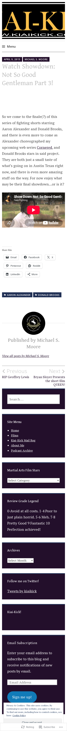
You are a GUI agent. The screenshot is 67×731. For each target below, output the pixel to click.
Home (15, 430)
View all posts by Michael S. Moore (25, 356)
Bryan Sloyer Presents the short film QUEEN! (49, 377)
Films (14, 435)
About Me (17, 445)
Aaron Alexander (19, 295)
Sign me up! (22, 697)
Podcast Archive (22, 450)
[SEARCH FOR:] (33, 399)
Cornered (44, 147)
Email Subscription (22, 643)
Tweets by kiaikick (22, 591)
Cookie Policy (19, 715)
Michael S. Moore (36, 59)
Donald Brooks (49, 295)
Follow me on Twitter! (23, 581)
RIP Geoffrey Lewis (15, 373)
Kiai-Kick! (14, 612)
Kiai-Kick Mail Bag (23, 440)
